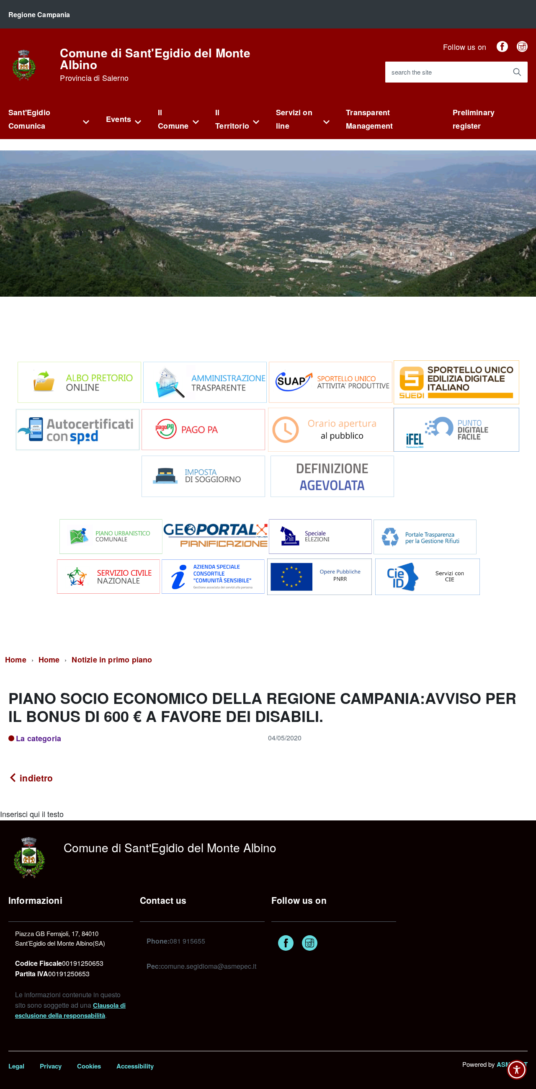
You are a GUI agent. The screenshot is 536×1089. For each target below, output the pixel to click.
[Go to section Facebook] (502, 46)
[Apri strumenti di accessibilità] (517, 1070)
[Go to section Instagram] (522, 46)
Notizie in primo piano (112, 659)
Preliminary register (474, 119)
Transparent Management (369, 119)
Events (118, 119)
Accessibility (135, 1066)
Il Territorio (232, 119)
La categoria (38, 738)
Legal (16, 1066)
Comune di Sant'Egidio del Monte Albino (155, 64)
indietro (35, 777)
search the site (412, 71)
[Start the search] (517, 72)
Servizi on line (294, 119)
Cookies (89, 1066)
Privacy (51, 1066)
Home (15, 659)
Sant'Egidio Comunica (29, 119)
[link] (24, 64)
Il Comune (173, 119)
